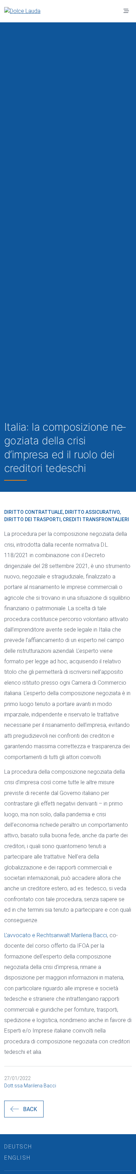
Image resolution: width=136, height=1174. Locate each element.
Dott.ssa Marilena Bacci (30, 1085)
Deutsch (18, 1146)
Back (30, 1109)
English (17, 1157)
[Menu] (126, 11)
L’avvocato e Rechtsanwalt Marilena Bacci (55, 935)
